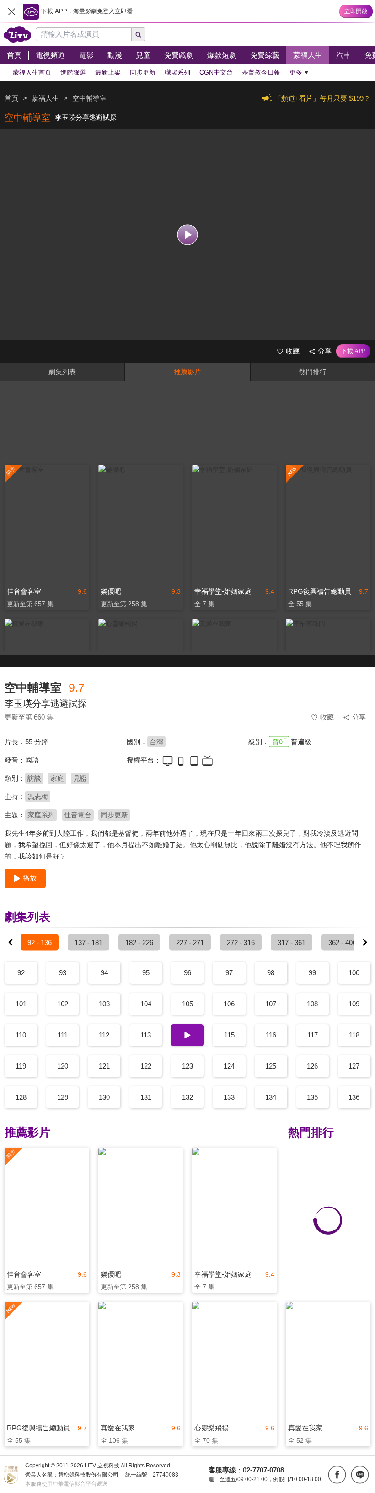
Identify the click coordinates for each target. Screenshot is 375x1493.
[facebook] (337, 1475)
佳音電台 (77, 815)
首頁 (11, 98)
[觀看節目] (187, 234)
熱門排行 (313, 372)
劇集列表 (62, 372)
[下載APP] (353, 351)
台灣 (156, 742)
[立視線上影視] (17, 34)
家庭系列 (41, 815)
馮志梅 (37, 796)
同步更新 (114, 815)
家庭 (57, 778)
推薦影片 (187, 372)
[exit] (11, 11)
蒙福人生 (45, 98)
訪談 (34, 778)
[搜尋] (138, 34)
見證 (80, 778)
